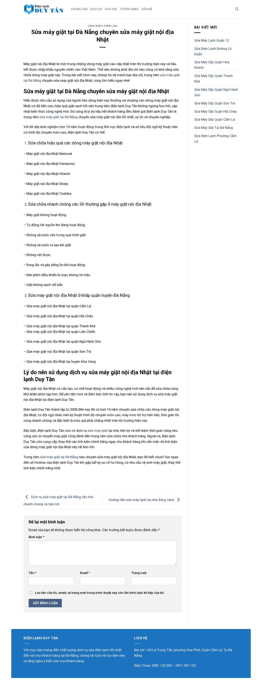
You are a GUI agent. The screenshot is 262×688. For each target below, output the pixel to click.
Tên (32, 573)
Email (85, 573)
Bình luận (36, 537)
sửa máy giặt (97, 430)
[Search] (236, 9)
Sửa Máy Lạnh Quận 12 (211, 40)
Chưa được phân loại (102, 25)
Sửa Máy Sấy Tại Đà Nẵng (213, 128)
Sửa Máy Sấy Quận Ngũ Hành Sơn (216, 92)
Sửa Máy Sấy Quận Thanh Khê (213, 78)
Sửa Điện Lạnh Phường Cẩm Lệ (215, 138)
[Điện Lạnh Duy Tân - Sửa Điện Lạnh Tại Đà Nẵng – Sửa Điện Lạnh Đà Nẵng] (44, 9)
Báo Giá (111, 9)
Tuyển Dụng (129, 9)
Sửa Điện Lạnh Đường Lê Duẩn (213, 51)
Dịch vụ (96, 9)
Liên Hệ (146, 9)
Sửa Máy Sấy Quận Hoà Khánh (211, 65)
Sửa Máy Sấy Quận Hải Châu (215, 111)
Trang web (139, 573)
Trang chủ (79, 9)
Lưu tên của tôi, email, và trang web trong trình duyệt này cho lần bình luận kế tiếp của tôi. (100, 593)
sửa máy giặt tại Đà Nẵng (59, 117)
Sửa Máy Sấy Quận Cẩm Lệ (214, 119)
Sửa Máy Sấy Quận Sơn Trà (214, 103)
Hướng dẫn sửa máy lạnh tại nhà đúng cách (142, 500)
